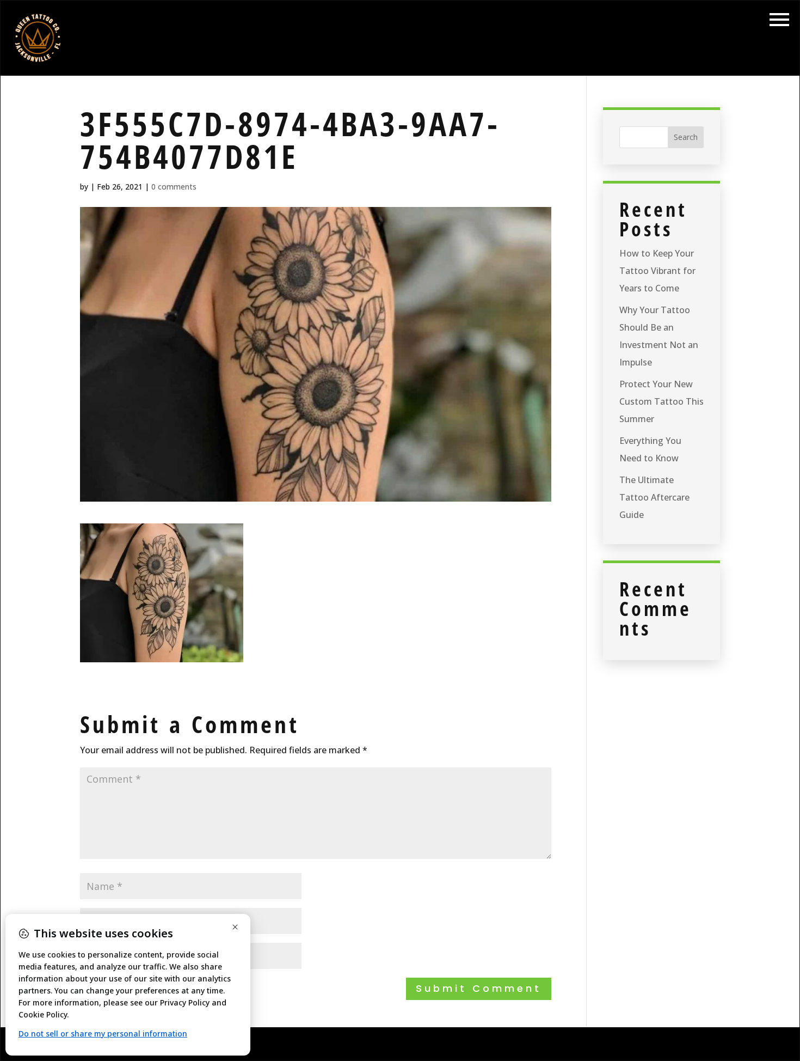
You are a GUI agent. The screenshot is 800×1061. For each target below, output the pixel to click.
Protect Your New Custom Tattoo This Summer (661, 401)
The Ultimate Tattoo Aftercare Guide (654, 497)
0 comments (173, 186)
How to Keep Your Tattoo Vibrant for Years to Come (657, 270)
